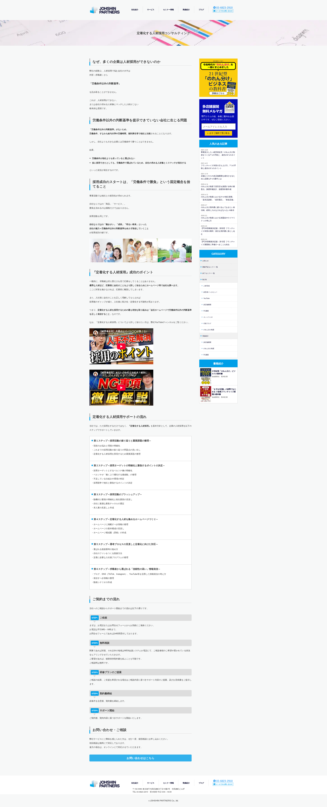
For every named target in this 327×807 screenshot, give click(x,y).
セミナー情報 (168, 9)
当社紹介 (134, 9)
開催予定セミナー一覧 (210, 267)
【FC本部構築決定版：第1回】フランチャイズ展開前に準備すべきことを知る (218, 243)
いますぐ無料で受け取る (218, 133)
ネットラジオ (208, 317)
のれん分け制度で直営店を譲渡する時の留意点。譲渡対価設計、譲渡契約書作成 (218, 187)
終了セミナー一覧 (208, 273)
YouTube (206, 298)
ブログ (201, 9)
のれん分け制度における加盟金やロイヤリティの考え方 (218, 219)
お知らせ (205, 260)
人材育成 (206, 286)
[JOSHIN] (107, 784)
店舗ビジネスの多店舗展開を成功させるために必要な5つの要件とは (218, 177)
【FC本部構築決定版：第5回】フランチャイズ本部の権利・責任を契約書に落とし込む (218, 231)
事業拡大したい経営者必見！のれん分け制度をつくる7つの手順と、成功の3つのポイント (218, 155)
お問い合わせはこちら (140, 758)
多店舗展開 (207, 304)
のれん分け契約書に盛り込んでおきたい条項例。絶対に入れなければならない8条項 (218, 208)
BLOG (204, 279)
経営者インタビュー (210, 292)
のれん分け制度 (208, 329)
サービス (150, 9)
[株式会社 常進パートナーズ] (107, 10)
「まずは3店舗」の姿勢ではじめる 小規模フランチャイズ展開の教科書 (224, 391)
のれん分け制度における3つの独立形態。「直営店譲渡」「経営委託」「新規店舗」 (218, 198)
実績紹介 (186, 9)
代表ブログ (207, 323)
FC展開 (206, 311)
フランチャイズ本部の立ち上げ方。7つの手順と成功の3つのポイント (218, 166)
